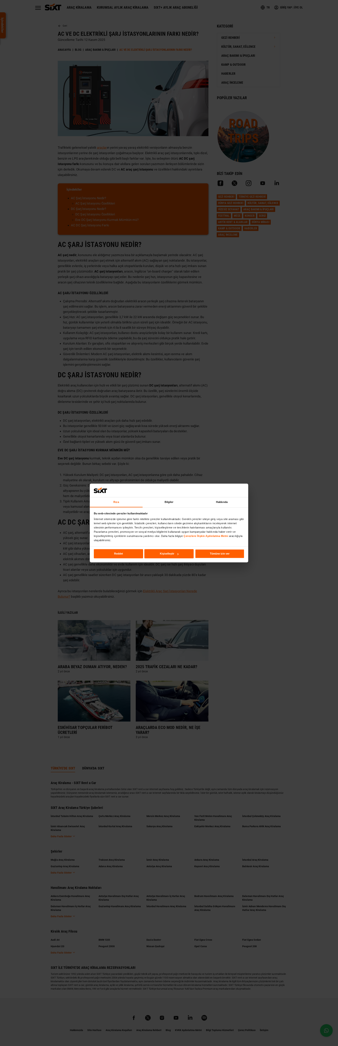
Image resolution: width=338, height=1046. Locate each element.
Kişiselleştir (167, 553)
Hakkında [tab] (222, 501)
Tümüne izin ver (220, 553)
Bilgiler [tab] (169, 501)
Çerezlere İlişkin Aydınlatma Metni (206, 535)
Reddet (118, 553)
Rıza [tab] (116, 501)
